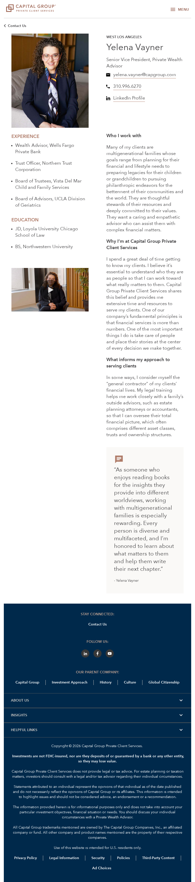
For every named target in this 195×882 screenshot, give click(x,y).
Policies (123, 858)
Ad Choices (101, 868)
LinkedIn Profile (129, 98)
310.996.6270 (127, 86)
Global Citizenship (164, 682)
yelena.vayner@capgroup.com (144, 75)
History (105, 682)
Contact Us (17, 26)
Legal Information (64, 858)
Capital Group (27, 682)
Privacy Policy (25, 858)
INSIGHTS (97, 715)
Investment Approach (69, 682)
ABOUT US (97, 700)
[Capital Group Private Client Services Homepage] (31, 9)
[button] (50, 290)
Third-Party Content (158, 858)
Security (98, 858)
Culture (130, 682)
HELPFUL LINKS (97, 730)
